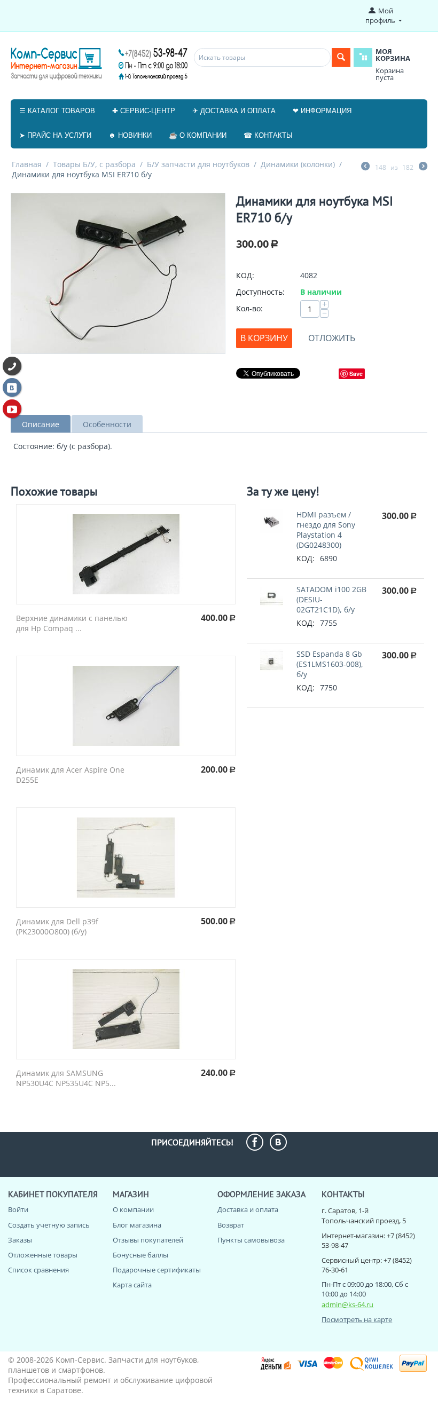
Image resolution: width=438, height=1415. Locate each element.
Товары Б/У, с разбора (94, 164)
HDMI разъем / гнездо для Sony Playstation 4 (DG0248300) (325, 529)
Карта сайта (132, 1285)
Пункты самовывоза (251, 1240)
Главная (27, 164)
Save (356, 374)
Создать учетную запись (49, 1225)
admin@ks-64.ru (347, 1304)
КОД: (245, 275)
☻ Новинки (130, 135)
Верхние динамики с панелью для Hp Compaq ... (72, 623)
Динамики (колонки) (298, 164)
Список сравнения (38, 1270)
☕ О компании (197, 135)
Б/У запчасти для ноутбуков (198, 164)
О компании (133, 1209)
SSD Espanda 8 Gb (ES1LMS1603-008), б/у (329, 664)
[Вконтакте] (12, 387)
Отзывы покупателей (148, 1240)
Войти (18, 1209)
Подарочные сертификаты (157, 1270)
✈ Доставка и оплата (234, 111)
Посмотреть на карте (357, 1319)
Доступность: (260, 292)
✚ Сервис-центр (143, 111)
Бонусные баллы (140, 1255)
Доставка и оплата (247, 1209)
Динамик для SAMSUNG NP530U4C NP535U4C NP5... (66, 1078)
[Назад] (365, 167)
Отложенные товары (42, 1255)
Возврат (230, 1225)
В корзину (264, 338)
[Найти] (341, 57)
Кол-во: (249, 308)
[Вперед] (423, 167)
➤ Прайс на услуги (55, 135)
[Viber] (12, 366)
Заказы (20, 1240)
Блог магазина (137, 1225)
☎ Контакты (268, 135)
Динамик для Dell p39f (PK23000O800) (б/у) (57, 926)
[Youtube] (12, 408)
